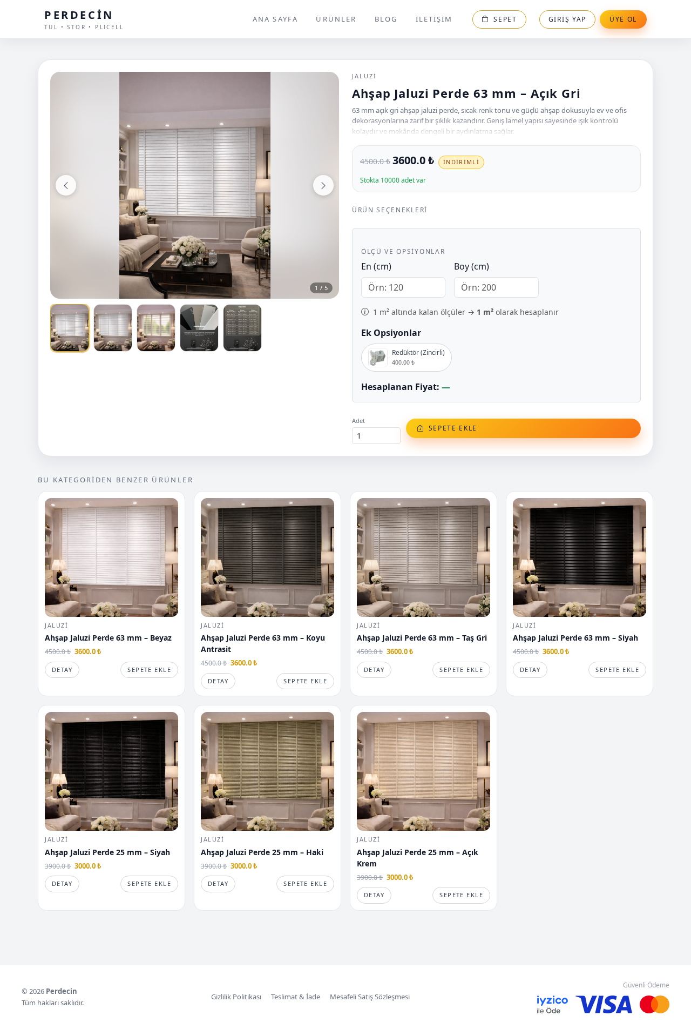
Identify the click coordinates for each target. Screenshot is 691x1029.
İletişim (434, 19)
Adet (358, 420)
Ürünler (336, 19)
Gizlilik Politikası (236, 996)
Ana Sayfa (275, 19)
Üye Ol (623, 19)
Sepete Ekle (149, 669)
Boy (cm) (471, 266)
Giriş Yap (567, 19)
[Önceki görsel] (66, 185)
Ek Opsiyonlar (391, 333)
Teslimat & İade (295, 996)
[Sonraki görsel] (323, 185)
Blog (386, 19)
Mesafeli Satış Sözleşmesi (370, 996)
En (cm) (376, 266)
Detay (62, 669)
